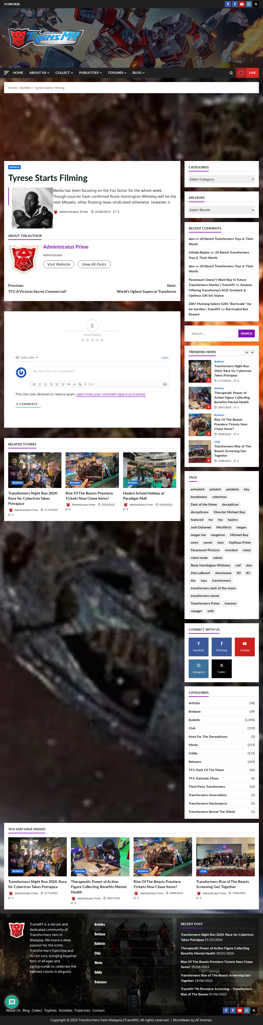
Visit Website (58, 264)
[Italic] (40, 384)
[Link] (80, 384)
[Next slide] (252, 352)
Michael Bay (239, 535)
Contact (98, 1010)
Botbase (195, 711)
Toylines (115, 72)
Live (252, 72)
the (193, 580)
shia (249, 565)
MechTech (223, 527)
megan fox (198, 535)
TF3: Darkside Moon (204, 778)
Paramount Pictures (205, 550)
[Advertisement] (131, 126)
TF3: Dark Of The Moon (206, 770)
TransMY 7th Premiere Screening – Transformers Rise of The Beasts (200, 451)
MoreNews (181, 1020)
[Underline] (45, 384)
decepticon (230, 504)
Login (164, 357)
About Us (37, 72)
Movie (193, 745)
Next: (146, 289)
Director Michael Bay (229, 512)
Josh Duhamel (201, 527)
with (210, 611)
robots (217, 557)
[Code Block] (74, 384)
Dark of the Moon (204, 504)
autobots (232, 489)
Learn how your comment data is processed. (111, 394)
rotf (238, 565)
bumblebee (199, 497)
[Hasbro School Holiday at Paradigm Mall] (149, 470)
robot (247, 550)
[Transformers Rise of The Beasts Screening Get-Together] (225, 856)
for (211, 519)
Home (18, 72)
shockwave (223, 573)
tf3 (248, 573)
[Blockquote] (69, 384)
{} (85, 384)
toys (204, 580)
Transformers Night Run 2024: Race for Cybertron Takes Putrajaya (33, 499)
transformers (221, 580)
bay (246, 489)
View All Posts (94, 264)
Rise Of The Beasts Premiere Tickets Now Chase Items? (200, 398)
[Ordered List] (57, 384)
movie (207, 542)
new (220, 542)
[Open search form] (231, 73)
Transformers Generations (208, 795)
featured (197, 519)
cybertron (219, 497)
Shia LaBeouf (200, 573)
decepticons (200, 512)
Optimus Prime (240, 542)
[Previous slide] (246, 352)
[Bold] (34, 384)
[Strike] (51, 384)
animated (197, 489)
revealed (231, 550)
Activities (66, 1010)
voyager (196, 611)
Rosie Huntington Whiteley (210, 565)
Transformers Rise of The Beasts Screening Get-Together (200, 424)
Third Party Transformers (207, 786)
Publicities (89, 72)
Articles (219, 361)
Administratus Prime (73, 212)
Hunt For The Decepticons (208, 736)
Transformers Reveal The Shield (212, 811)
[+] (91, 384)
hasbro (233, 519)
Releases (195, 761)
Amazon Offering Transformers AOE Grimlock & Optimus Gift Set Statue (220, 290)
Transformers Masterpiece (208, 803)
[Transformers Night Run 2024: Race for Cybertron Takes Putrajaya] (34, 470)
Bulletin (14, 167)
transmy (230, 603)
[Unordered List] (63, 384)
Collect (62, 72)
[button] (6, 72)
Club (217, 415)
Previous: (37, 289)
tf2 (239, 573)
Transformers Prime (205, 603)
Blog (137, 72)
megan (241, 527)
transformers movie (205, 596)
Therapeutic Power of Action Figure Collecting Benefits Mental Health (200, 371)
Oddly (193, 753)
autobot (215, 489)
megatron (218, 535)
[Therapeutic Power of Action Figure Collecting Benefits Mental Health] (100, 856)
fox (220, 519)
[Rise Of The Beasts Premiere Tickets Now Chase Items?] (92, 470)
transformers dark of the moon (213, 588)
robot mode (199, 557)
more (194, 542)
